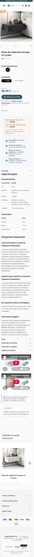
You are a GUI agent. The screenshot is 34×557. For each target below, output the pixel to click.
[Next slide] (29, 463)
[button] (16, 495)
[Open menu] (4, 6)
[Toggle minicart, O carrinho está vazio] (29, 5)
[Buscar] (22, 5)
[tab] (13, 482)
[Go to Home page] (14, 5)
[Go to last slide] (2, 463)
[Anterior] (1, 46)
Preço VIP (15, 91)
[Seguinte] (31, 46)
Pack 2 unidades (19, 80)
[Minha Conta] (25, 5)
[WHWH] (3, 69)
